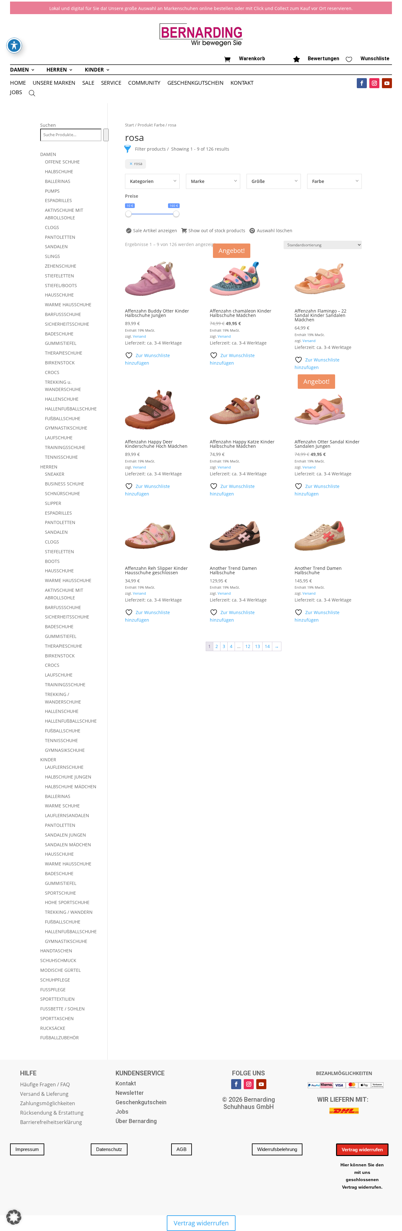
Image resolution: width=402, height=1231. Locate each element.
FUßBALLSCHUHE (62, 418)
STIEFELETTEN (59, 276)
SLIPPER (53, 503)
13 (257, 646)
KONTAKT (242, 83)
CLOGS (52, 227)
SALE (88, 83)
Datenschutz (109, 1149)
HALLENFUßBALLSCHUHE (71, 409)
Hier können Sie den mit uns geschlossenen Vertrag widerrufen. (362, 1176)
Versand (139, 336)
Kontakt (126, 1084)
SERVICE (111, 83)
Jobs (122, 1112)
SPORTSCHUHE (60, 893)
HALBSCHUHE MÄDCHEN (70, 786)
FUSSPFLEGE (53, 990)
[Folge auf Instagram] (374, 83)
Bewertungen (323, 59)
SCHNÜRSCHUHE (62, 493)
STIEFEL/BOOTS (61, 285)
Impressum (27, 1149)
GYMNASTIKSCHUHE (66, 428)
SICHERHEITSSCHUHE (67, 324)
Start (129, 125)
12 (247, 646)
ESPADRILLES (58, 200)
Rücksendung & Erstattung (52, 1113)
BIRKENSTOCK (60, 363)
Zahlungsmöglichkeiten (47, 1104)
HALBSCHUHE (59, 171)
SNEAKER (54, 474)
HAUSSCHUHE (59, 295)
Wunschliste (375, 59)
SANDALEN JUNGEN (65, 835)
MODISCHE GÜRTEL (60, 970)
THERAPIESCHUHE (63, 353)
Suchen (48, 125)
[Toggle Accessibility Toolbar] (14, 45)
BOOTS (52, 561)
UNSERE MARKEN (54, 83)
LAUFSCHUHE (59, 438)
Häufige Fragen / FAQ (45, 1085)
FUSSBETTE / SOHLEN (62, 1009)
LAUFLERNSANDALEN (67, 815)
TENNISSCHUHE (61, 457)
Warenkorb (252, 59)
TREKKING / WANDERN (69, 912)
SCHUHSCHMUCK (58, 960)
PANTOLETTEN (60, 237)
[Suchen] (106, 135)
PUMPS (52, 191)
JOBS (16, 93)
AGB (182, 1149)
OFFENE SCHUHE (62, 162)
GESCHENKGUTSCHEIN (195, 83)
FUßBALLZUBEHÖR (59, 1038)
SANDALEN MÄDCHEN (68, 845)
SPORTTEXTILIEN (57, 999)
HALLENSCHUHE (62, 399)
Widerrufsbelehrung (277, 1149)
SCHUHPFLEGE (55, 980)
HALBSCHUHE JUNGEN (68, 777)
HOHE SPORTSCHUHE (67, 902)
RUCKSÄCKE (52, 1028)
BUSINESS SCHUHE (64, 484)
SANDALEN (56, 246)
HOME (18, 83)
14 (267, 646)
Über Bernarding (136, 1121)
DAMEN (19, 70)
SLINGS (52, 256)
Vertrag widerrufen (362, 1149)
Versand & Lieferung (44, 1094)
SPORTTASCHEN (57, 1018)
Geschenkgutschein (141, 1102)
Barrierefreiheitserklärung (51, 1123)
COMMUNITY (144, 83)
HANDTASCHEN (56, 951)
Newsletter (130, 1093)
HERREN (56, 70)
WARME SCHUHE (62, 806)
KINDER (94, 70)
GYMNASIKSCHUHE (65, 750)
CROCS (52, 372)
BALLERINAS (57, 181)
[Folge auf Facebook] (362, 83)
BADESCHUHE (59, 334)
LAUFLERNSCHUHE (64, 767)
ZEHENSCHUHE (60, 266)
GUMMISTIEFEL (60, 343)
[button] (14, 1217)
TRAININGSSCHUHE (65, 447)
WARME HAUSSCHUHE (68, 305)
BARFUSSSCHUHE (63, 314)
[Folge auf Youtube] (387, 83)
